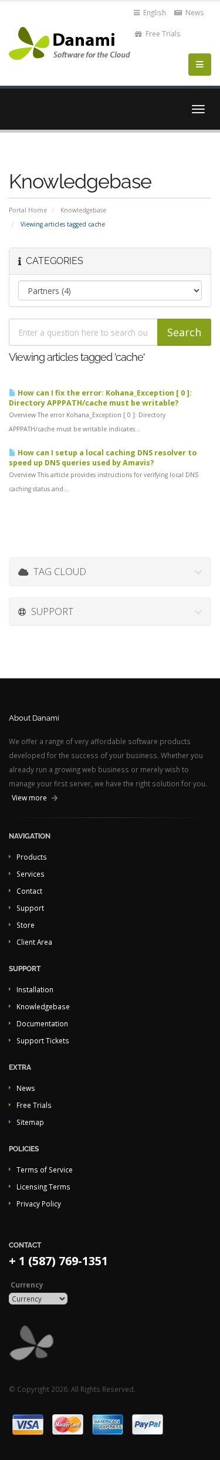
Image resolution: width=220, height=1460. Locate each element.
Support (30, 907)
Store (25, 925)
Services (30, 873)
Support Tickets (42, 1040)
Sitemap (30, 1122)
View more (29, 798)
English (153, 12)
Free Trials (162, 33)
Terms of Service (44, 1169)
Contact (29, 890)
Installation (34, 989)
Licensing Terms (43, 1186)
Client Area (34, 942)
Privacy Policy (38, 1203)
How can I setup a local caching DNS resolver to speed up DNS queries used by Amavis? (103, 458)
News (194, 12)
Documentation (42, 1023)
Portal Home (28, 210)
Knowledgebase (83, 210)
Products (31, 856)
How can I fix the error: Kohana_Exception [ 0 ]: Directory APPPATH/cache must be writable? (100, 398)
